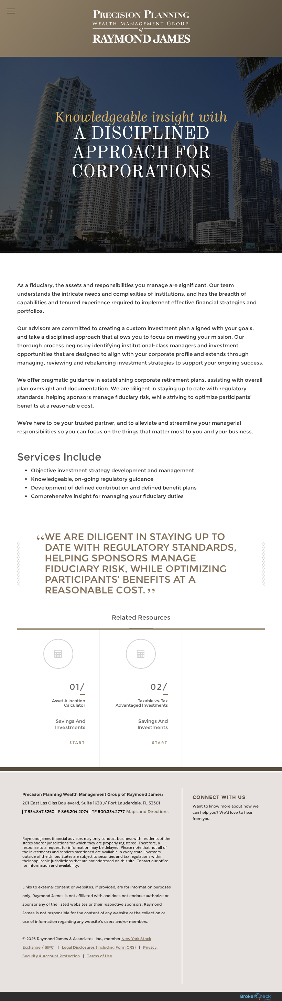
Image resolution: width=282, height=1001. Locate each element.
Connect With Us (219, 797)
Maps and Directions (147, 811)
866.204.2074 (74, 811)
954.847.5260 (41, 811)
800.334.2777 (111, 811)
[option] (58, 698)
